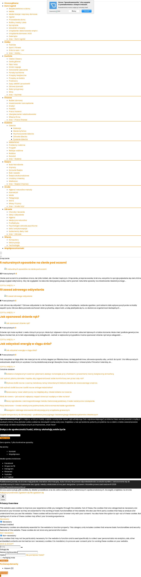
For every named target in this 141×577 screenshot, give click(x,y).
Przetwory (13, 81)
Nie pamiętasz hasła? (35, 555)
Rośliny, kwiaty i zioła (17, 22)
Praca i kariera (15, 111)
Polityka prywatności (9, 492)
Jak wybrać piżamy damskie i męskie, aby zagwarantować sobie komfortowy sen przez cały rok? (42, 378)
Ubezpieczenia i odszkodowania (22, 114)
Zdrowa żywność (16, 86)
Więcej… (8, 237)
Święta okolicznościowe (19, 175)
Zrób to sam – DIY (16, 50)
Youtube (8, 474)
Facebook (8, 463)
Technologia (14, 245)
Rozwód (12, 156)
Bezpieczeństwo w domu (19, 8)
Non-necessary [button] (6, 533)
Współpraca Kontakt (14, 248)
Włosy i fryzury (15, 203)
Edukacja (17, 128)
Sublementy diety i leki (18, 231)
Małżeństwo (14, 142)
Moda (11, 195)
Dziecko (12, 125)
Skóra (11, 200)
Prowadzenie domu (17, 19)
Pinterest (8, 471)
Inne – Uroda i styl (16, 206)
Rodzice (12, 153)
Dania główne (14, 61)
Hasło (2, 555)
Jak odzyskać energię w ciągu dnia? (26, 344)
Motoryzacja (14, 242)
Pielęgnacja (14, 198)
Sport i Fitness (15, 47)
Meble (11, 11)
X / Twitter (9, 477)
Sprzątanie (13, 25)
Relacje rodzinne (16, 150)
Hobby (7, 42)
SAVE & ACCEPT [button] (7, 544)
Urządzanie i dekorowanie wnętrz (23, 30)
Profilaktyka (14, 223)
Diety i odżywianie (16, 215)
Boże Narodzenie (16, 164)
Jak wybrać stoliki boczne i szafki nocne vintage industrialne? (26, 387)
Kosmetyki (13, 192)
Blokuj (74, 11)
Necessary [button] (4, 519)
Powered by (52, 11)
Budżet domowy (16, 100)
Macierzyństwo (19, 131)
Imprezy (12, 167)
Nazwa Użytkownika (8, 552)
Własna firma (14, 117)
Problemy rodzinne (17, 145)
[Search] (1, 256)
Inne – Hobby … (15, 53)
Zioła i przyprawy (16, 89)
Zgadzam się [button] (24, 492)
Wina (11, 92)
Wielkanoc (13, 181)
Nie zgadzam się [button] (37, 492)
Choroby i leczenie (17, 212)
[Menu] (1, 253)
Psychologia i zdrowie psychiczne (23, 226)
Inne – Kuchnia (15, 94)
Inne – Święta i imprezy (19, 184)
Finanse (8, 97)
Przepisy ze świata (17, 78)
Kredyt (12, 106)
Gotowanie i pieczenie (18, 70)
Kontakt (12, 451)
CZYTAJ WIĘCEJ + (7, 285)
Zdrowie (8, 209)
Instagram (8, 469)
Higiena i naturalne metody (20, 189)
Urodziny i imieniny (17, 178)
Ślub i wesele (14, 173)
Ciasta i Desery (15, 59)
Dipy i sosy (13, 64)
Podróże (12, 45)
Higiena (12, 217)
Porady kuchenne (16, 72)
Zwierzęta (13, 36)
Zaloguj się (4, 560)
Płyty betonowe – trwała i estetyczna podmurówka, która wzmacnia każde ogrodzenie (37, 405)
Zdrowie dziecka (20, 136)
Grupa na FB (10, 466)
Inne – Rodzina (15, 159)
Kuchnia (8, 56)
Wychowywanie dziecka (23, 134)
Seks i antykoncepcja (18, 228)
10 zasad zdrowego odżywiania (22, 290)
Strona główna (11, 3)
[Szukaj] (22, 547)
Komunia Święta (15, 170)
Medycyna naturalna (18, 220)
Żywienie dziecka (20, 139)
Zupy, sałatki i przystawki (19, 83)
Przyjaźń (12, 148)
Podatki (12, 108)
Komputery (14, 240)
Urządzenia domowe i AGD (20, 33)
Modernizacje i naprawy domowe (23, 14)
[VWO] (58, 11)
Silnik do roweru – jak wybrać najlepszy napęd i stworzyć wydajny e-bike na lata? (35, 396)
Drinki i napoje (15, 67)
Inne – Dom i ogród (17, 39)
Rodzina (8, 122)
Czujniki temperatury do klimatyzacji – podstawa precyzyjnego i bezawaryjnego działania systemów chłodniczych (49, 414)
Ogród (11, 17)
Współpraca (14, 454)
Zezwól (86, 11)
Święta (7, 162)
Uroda (7, 187)
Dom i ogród (10, 6)
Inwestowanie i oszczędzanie (21, 103)
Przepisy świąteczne (17, 75)
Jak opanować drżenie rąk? (19, 317)
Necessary (7, 522)
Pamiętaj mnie (8, 557)
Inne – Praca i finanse (18, 120)
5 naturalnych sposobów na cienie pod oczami (33, 263)
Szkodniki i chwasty (17, 28)
